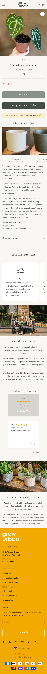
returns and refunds (10, 582)
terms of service (8, 587)
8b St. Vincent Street (10, 552)
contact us (6, 573)
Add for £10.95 (16, 159)
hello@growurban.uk (11, 547)
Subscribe (23, 632)
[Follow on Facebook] (3, 641)
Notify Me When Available (23, 105)
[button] (6, 434)
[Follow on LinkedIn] (35, 641)
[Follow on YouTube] (22, 641)
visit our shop (7, 600)
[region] (23, 434)
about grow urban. (10, 595)
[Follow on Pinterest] (16, 641)
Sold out (23, 94)
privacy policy (7, 591)
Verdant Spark (27, 657)
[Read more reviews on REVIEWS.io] (23, 411)
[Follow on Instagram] (10, 641)
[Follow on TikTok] (28, 641)
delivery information (10, 578)
